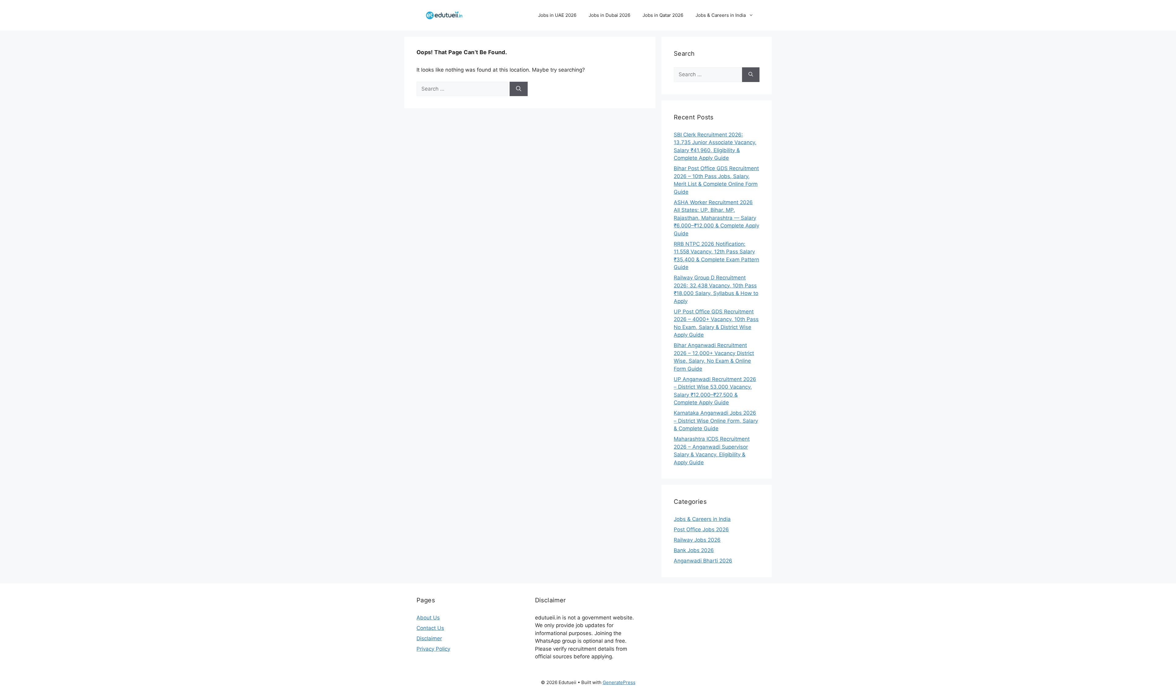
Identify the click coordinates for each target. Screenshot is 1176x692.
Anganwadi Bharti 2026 (703, 561)
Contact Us (430, 628)
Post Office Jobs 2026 (701, 529)
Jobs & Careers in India (720, 15)
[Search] (519, 89)
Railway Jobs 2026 (697, 540)
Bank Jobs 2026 (694, 550)
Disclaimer (429, 638)
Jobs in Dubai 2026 (609, 15)
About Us (428, 618)
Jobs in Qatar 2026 (663, 15)
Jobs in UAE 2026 (557, 15)
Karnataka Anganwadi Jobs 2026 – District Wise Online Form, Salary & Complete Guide (716, 421)
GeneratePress (619, 682)
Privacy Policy (433, 649)
